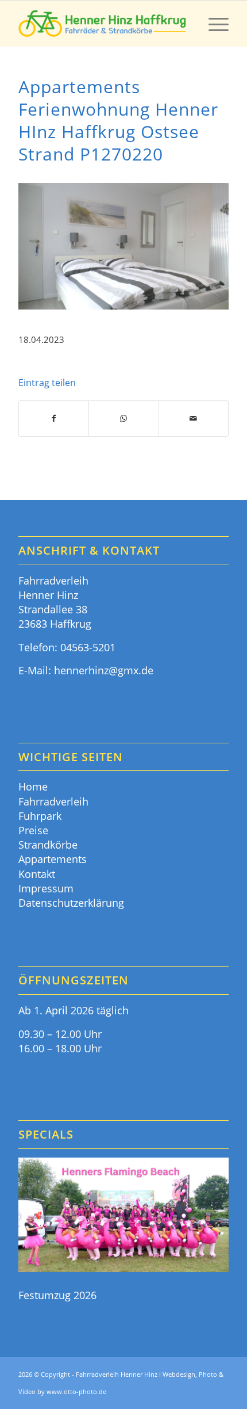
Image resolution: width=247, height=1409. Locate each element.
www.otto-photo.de (76, 1391)
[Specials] (123, 1217)
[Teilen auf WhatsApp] (123, 418)
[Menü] (213, 24)
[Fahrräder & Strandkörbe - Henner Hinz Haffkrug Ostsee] (102, 24)
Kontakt (36, 874)
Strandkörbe (48, 844)
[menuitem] (213, 24)
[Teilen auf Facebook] (53, 418)
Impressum (46, 888)
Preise (33, 830)
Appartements (52, 859)
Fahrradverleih (53, 801)
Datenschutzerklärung (71, 903)
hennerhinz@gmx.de (103, 670)
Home (33, 786)
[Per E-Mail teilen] (193, 418)
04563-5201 (87, 647)
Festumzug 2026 (57, 1295)
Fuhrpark (39, 816)
